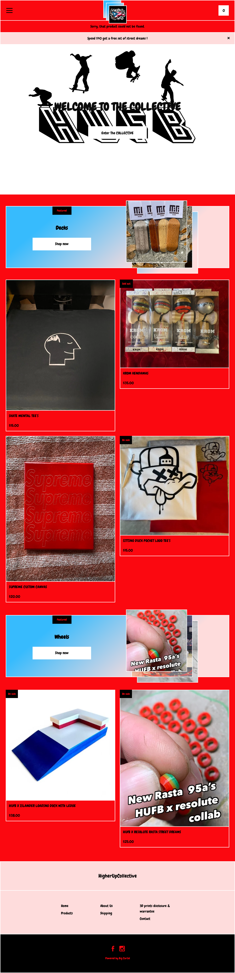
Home (64, 906)
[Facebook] (113, 949)
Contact (145, 918)
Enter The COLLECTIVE (117, 133)
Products (67, 913)
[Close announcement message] (229, 38)
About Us (106, 906)
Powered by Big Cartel (117, 958)
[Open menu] (9, 11)
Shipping (106, 913)
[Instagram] (122, 949)
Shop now (62, 243)
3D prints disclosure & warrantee (155, 909)
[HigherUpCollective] (118, 14)
